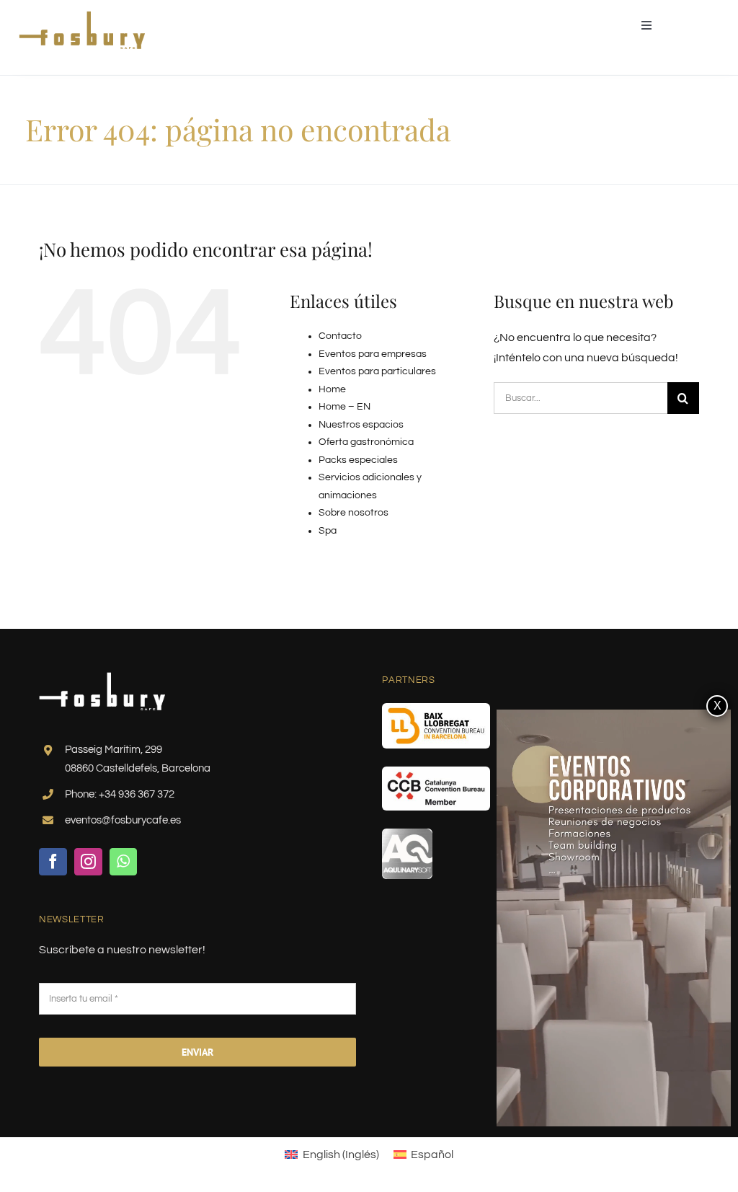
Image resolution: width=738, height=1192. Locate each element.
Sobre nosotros (353, 513)
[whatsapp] (124, 862)
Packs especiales (358, 460)
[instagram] (88, 862)
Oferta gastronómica (366, 442)
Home (332, 389)
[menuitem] (331, 1154)
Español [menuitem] (432, 1154)
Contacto (340, 336)
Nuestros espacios (361, 425)
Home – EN (344, 407)
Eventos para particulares (377, 371)
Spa (328, 531)
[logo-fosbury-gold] (82, 16)
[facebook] (53, 862)
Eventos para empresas (373, 354)
